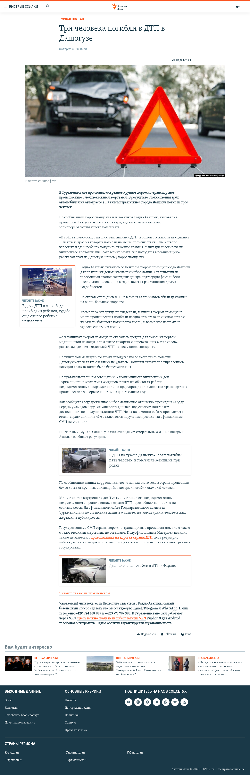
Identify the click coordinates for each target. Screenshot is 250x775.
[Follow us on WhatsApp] (166, 702)
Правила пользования (20, 722)
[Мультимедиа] (238, 6)
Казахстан (12, 752)
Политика (72, 715)
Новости (71, 700)
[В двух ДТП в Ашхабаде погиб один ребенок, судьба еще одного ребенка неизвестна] (47, 282)
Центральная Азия (47, 658)
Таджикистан (75, 752)
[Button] (181, 60)
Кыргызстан (13, 760)
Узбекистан (135, 752)
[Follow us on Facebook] (147, 702)
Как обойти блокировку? (22, 715)
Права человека (208, 658)
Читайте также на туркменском (84, 593)
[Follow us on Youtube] (128, 702)
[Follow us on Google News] (175, 702)
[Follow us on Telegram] (156, 702)
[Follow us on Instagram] (138, 702)
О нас (8, 700)
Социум (70, 722)
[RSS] (184, 702)
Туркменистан (71, 19)
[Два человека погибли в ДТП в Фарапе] (84, 570)
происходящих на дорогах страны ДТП (122, 537)
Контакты (11, 708)
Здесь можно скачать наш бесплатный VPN (111, 618)
